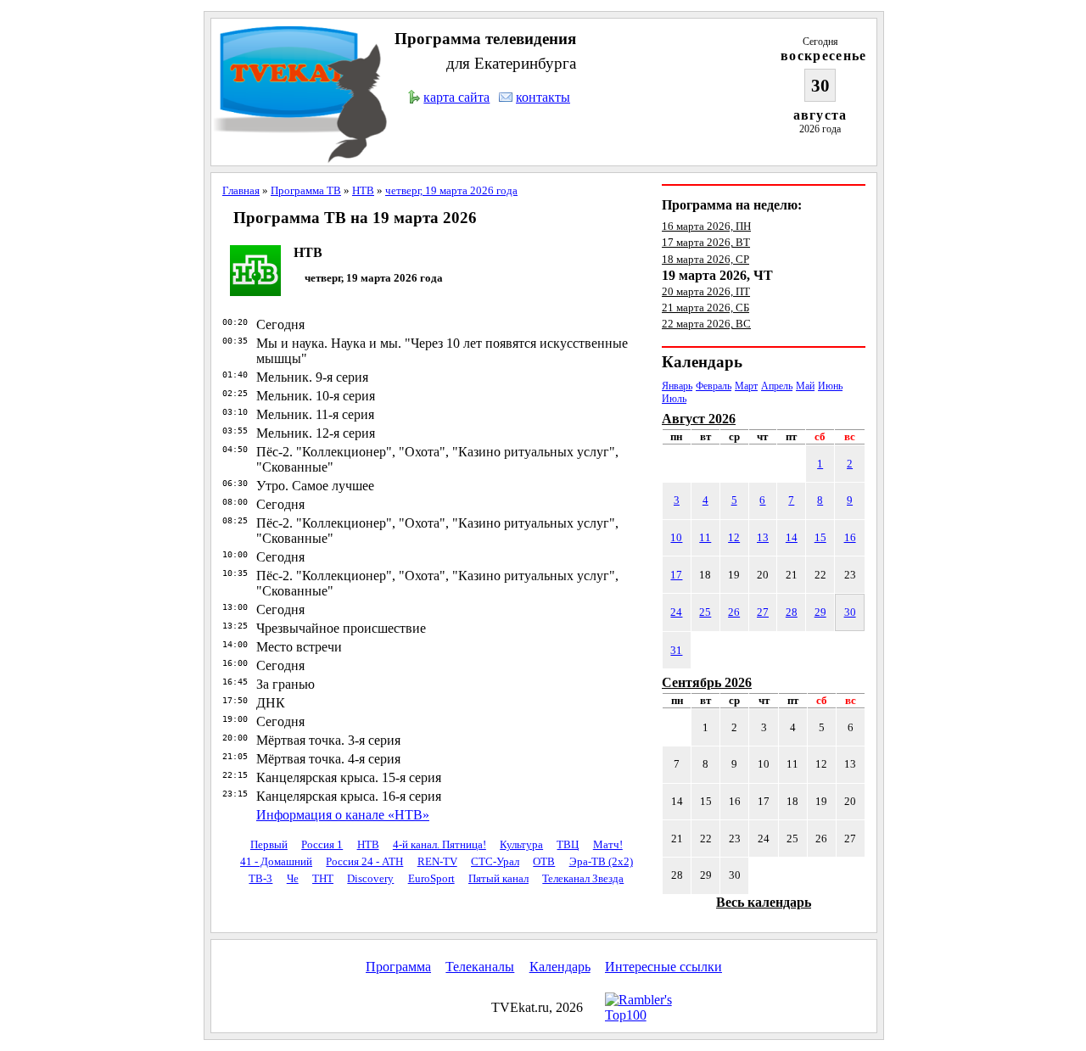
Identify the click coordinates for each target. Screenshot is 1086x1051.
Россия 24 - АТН (364, 861)
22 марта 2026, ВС (706, 323)
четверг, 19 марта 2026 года (451, 190)
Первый (269, 844)
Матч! (608, 844)
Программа (398, 966)
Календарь (560, 966)
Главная (241, 190)
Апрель (776, 386)
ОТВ (544, 861)
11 (705, 537)
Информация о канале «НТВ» (342, 815)
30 (850, 612)
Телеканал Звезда (583, 878)
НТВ (363, 190)
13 (763, 537)
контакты (543, 97)
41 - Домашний (276, 861)
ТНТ (322, 878)
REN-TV (437, 861)
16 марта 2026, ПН (706, 226)
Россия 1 (322, 844)
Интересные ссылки (663, 966)
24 (676, 612)
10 (676, 537)
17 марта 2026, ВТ (706, 242)
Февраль (713, 386)
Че (293, 878)
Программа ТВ (306, 190)
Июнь (830, 386)
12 (734, 537)
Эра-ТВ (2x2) (601, 861)
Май (805, 386)
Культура (521, 844)
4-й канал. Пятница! (439, 844)
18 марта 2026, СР (705, 259)
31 (676, 650)
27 (763, 612)
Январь (677, 386)
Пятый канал (498, 878)
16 (850, 537)
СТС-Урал (495, 861)
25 (705, 612)
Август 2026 (699, 418)
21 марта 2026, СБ (705, 307)
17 (676, 574)
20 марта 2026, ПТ (706, 291)
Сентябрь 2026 (707, 682)
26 (734, 612)
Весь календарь (763, 902)
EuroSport (431, 878)
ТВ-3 (260, 878)
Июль (674, 399)
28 (792, 612)
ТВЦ (568, 844)
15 (820, 537)
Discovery (370, 878)
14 (792, 537)
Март (746, 386)
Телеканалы (479, 966)
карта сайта (456, 97)
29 (820, 612)
